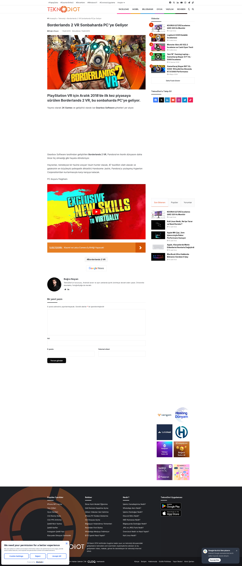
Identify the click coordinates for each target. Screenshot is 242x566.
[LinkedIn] (68, 289)
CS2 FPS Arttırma (54, 520)
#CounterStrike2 (66, 3)
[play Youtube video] (96, 211)
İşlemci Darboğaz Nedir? (133, 512)
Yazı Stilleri (51, 508)
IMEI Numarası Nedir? (131, 520)
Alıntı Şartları (189, 561)
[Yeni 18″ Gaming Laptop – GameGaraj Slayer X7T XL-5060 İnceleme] (158, 57)
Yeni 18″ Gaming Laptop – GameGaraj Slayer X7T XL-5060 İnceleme (179, 57)
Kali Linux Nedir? (129, 535)
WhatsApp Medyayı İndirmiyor (97, 532)
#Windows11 (92, 3)
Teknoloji (61, 18)
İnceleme (124, 9)
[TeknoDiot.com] (63, 9)
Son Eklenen (159, 202)
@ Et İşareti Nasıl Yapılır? (95, 535)
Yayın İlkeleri (178, 561)
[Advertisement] (96, 130)
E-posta (50, 349)
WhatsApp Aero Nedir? (132, 508)
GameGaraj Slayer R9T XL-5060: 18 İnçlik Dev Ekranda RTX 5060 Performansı (179, 69)
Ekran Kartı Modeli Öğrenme (96, 504)
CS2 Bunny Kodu (54, 516)
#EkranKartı (80, 3)
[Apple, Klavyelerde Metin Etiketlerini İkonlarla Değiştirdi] (158, 247)
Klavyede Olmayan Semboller (59, 535)
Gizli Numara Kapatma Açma (96, 508)
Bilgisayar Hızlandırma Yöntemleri (98, 524)
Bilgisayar (147, 9)
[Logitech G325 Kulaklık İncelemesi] (158, 38)
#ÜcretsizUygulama (107, 3)
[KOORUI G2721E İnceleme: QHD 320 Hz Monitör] (158, 28)
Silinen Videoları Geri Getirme (97, 512)
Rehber (181, 9)
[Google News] (96, 268)
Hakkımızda (152, 561)
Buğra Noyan (54, 31)
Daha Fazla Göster (173, 81)
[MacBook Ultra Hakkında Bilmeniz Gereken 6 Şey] (158, 257)
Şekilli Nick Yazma (54, 524)
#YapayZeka (53, 3)
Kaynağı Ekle (214, 560)
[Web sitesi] (65, 289)
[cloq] (92, 561)
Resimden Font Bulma (94, 528)
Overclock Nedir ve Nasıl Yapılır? (136, 532)
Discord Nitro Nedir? (131, 516)
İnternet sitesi (104, 349)
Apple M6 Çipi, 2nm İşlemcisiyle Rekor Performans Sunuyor (176, 235)
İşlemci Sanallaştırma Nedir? (134, 504)
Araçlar (120, 3)
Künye (136, 561)
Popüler (174, 202)
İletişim (143, 561)
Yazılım (170, 9)
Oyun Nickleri (52, 512)
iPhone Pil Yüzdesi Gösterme (96, 516)
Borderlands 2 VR (96, 259)
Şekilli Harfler (52, 528)
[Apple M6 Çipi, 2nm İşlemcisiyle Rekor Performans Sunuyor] (158, 235)
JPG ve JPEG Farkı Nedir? (133, 528)
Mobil (135, 9)
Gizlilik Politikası (165, 561)
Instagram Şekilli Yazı (55, 532)
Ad (48, 338)
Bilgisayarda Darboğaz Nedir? (135, 524)
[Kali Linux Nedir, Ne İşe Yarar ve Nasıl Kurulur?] (158, 225)
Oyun (159, 9)
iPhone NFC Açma (54, 504)
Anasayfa (52, 18)
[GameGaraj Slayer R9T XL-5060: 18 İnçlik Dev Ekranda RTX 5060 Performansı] (158, 69)
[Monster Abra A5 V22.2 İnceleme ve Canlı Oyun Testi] (158, 47)
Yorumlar (188, 202)
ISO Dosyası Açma (92, 520)
